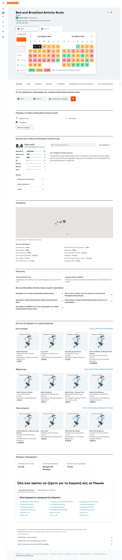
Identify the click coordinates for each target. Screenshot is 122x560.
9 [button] (39, 51)
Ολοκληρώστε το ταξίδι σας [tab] (46, 490)
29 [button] (35, 65)
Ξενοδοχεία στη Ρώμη (27, 507)
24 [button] (44, 60)
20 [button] (58, 56)
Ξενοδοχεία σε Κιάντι (85, 554)
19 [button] (53, 56)
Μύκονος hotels (25, 512)
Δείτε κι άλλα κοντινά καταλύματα (101, 328)
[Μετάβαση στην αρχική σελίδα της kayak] (13, 3)
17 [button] (44, 56)
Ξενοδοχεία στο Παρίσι (87, 507)
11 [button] (48, 51)
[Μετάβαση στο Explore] (3, 22)
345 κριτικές (32, 18)
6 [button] (57, 46)
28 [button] (30, 65)
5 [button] (53, 46)
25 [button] (49, 60)
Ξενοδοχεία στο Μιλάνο (87, 510)
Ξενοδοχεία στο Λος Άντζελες (29, 502)
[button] (3, 3)
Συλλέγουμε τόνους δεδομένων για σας (32, 541)
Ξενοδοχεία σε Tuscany (71, 554)
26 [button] (53, 60)
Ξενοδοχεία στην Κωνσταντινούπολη (61, 502)
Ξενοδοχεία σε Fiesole (99, 554)
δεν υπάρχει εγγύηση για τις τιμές (57, 531)
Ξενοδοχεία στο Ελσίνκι (57, 507)
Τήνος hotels (24, 515)
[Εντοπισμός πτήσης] (3, 26)
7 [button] (30, 51)
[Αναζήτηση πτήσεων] (3, 9)
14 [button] (30, 56)
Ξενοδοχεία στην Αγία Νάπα (58, 510)
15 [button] (35, 56)
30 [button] (40, 65)
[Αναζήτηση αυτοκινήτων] (3, 17)
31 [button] (87, 65)
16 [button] (39, 56)
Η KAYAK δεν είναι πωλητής (27, 537)
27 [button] (58, 60)
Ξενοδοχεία (28, 554)
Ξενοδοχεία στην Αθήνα (87, 504)
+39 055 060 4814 (22, 23)
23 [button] (39, 60)
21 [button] (30, 60)
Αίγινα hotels (54, 515)
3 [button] (44, 46)
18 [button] (48, 56)
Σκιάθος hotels (84, 515)
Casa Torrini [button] (44, 351)
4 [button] (48, 46)
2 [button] (39, 46)
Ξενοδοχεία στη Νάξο (27, 504)
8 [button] (77, 51)
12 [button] (53, 51)
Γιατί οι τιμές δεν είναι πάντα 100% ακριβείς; (33, 544)
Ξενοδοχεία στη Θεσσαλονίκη (89, 502)
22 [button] (35, 60)
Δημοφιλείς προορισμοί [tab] (26, 490)
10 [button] (44, 51)
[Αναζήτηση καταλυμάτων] (3, 13)
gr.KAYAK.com (19, 554)
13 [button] (58, 51)
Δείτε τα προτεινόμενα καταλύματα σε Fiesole (97, 408)
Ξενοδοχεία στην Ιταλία (56, 554)
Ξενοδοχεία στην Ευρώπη (40, 554)
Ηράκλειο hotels (55, 512)
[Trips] (3, 32)
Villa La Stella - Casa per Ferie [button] (74, 392)
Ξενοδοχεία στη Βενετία (57, 504)
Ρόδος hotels (83, 512)
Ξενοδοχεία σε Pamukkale (28, 510)
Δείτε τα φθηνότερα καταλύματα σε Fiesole (98, 369)
